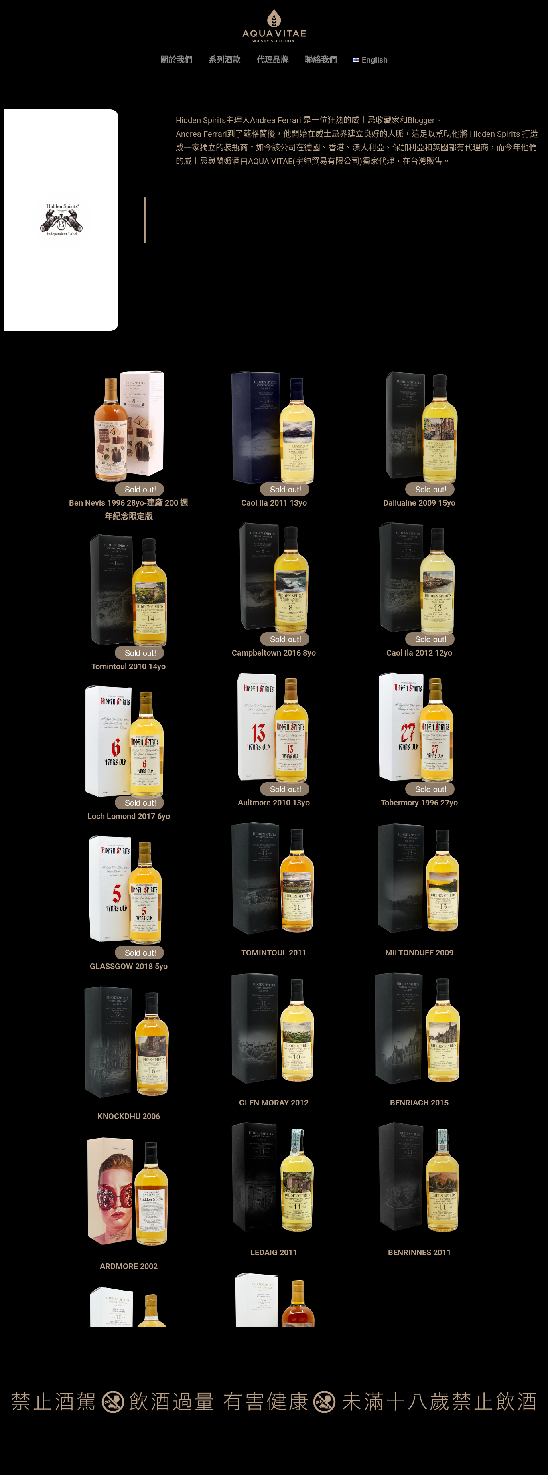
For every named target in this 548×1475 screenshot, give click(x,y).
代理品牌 (273, 60)
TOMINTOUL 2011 (273, 952)
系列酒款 (225, 60)
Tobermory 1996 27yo (419, 802)
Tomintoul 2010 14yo (128, 666)
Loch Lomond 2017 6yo (128, 816)
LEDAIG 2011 (273, 1252)
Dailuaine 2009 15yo (419, 503)
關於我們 (176, 60)
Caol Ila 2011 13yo (274, 503)
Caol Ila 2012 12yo (419, 653)
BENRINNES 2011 (419, 1252)
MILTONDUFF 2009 (419, 952)
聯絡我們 (321, 60)
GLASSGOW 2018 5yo (129, 966)
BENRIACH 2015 (419, 1102)
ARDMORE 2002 (129, 1266)
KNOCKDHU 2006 (128, 1116)
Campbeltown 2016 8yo (274, 653)
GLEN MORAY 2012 (274, 1102)
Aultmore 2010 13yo (274, 802)
